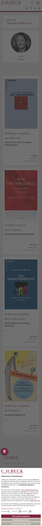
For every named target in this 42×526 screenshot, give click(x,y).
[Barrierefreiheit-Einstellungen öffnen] (4, 451)
